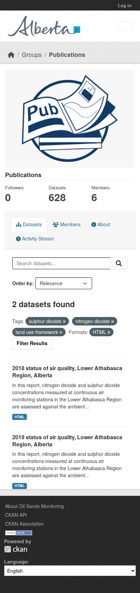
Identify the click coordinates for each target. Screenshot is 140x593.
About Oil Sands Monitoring (34, 506)
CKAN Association (24, 523)
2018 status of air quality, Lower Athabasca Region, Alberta (67, 371)
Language (16, 561)
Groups (32, 54)
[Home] (11, 54)
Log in (125, 5)
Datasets (31, 224)
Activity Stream (37, 238)
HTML (19, 416)
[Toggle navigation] (125, 26)
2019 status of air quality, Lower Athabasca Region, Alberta (67, 440)
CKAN (15, 549)
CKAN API (16, 514)
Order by (22, 283)
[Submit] (119, 263)
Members (70, 224)
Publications (67, 54)
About (103, 224)
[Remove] (64, 321)
